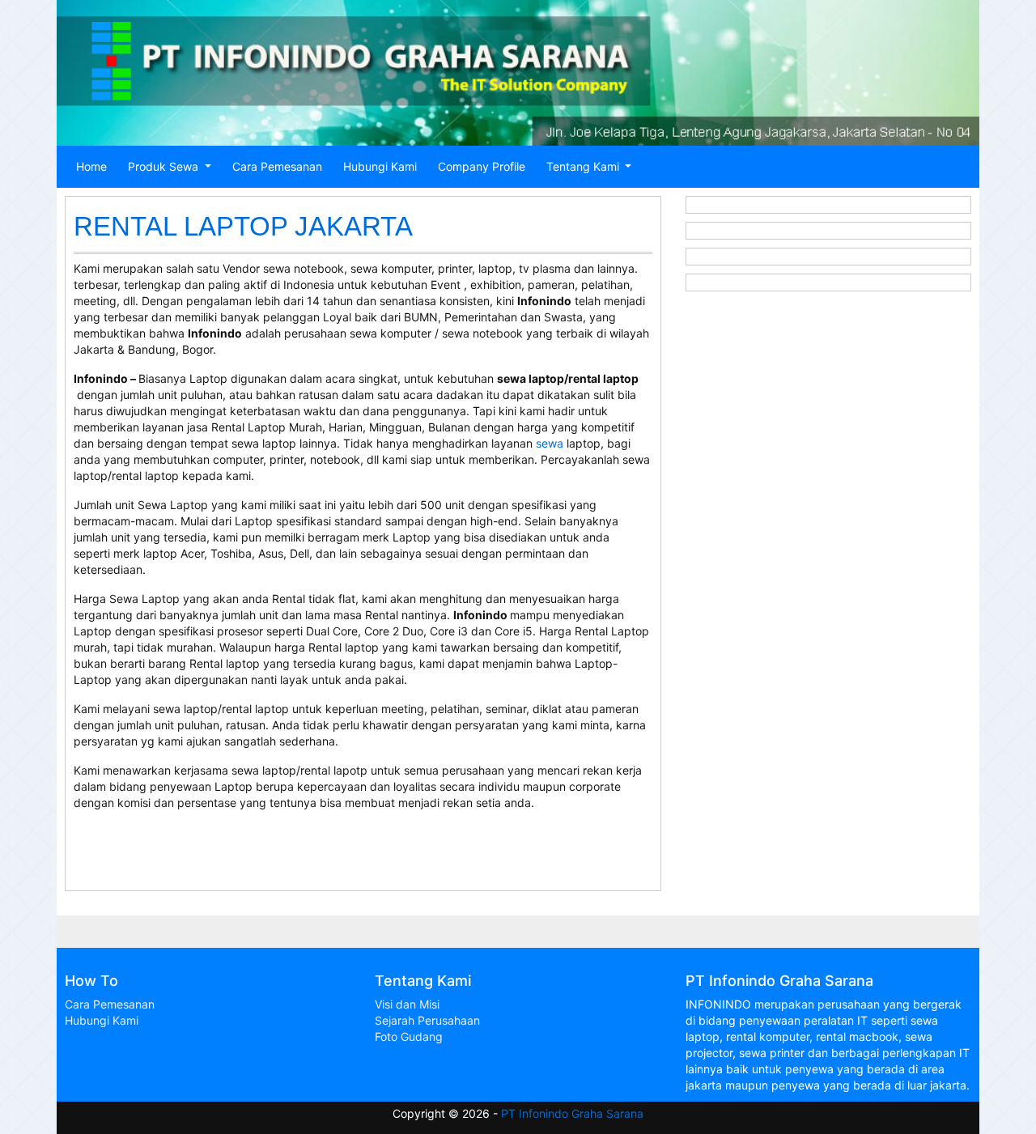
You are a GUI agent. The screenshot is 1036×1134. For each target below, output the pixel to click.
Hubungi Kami (380, 166)
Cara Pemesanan (277, 166)
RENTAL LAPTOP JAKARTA (243, 226)
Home (91, 166)
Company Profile (481, 166)
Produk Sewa (165, 166)
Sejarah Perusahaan (427, 1020)
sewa (549, 443)
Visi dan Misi (407, 1004)
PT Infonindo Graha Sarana (572, 1113)
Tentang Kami (584, 166)
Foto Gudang (409, 1036)
